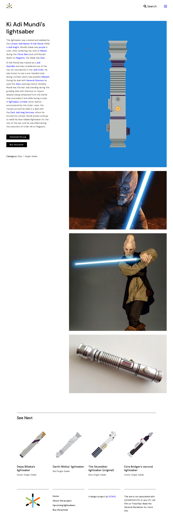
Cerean (14, 43)
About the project (62, 500)
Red (55, 471)
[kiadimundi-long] (118, 94)
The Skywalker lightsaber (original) (101, 468)
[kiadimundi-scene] (118, 200)
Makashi (45, 76)
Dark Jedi (15, 112)
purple (42, 47)
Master (26, 43)
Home (56, 496)
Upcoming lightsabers (64, 505)
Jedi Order (38, 69)
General (30, 80)
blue (42, 57)
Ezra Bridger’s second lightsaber (138, 468)
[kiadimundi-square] (118, 282)
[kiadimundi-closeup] (118, 364)
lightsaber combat (18, 101)
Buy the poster (60, 509)
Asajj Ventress (27, 112)
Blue (20, 156)
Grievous (39, 80)
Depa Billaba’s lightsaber (26, 468)
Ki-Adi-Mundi (37, 43)
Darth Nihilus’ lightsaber (68, 466)
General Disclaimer (133, 507)
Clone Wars (23, 54)
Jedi (20, 43)
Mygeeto (20, 57)
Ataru (18, 84)
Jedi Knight (13, 47)
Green (20, 474)
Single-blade (31, 156)
